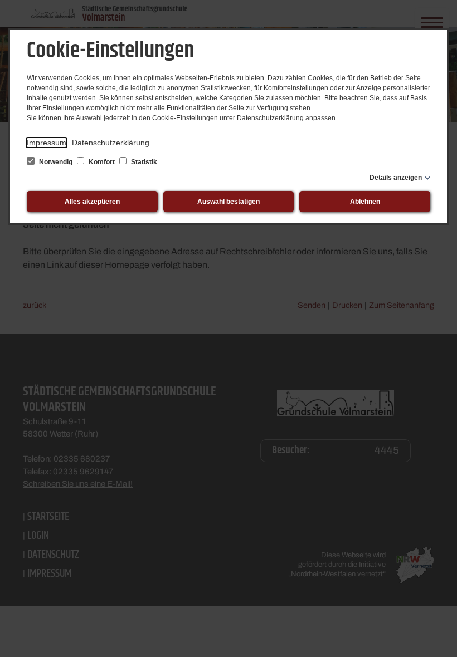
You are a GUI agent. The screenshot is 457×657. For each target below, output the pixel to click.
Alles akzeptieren (92, 201)
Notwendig (55, 162)
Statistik (143, 162)
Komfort (101, 162)
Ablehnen (365, 201)
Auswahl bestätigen (228, 201)
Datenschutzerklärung (110, 142)
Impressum (46, 142)
